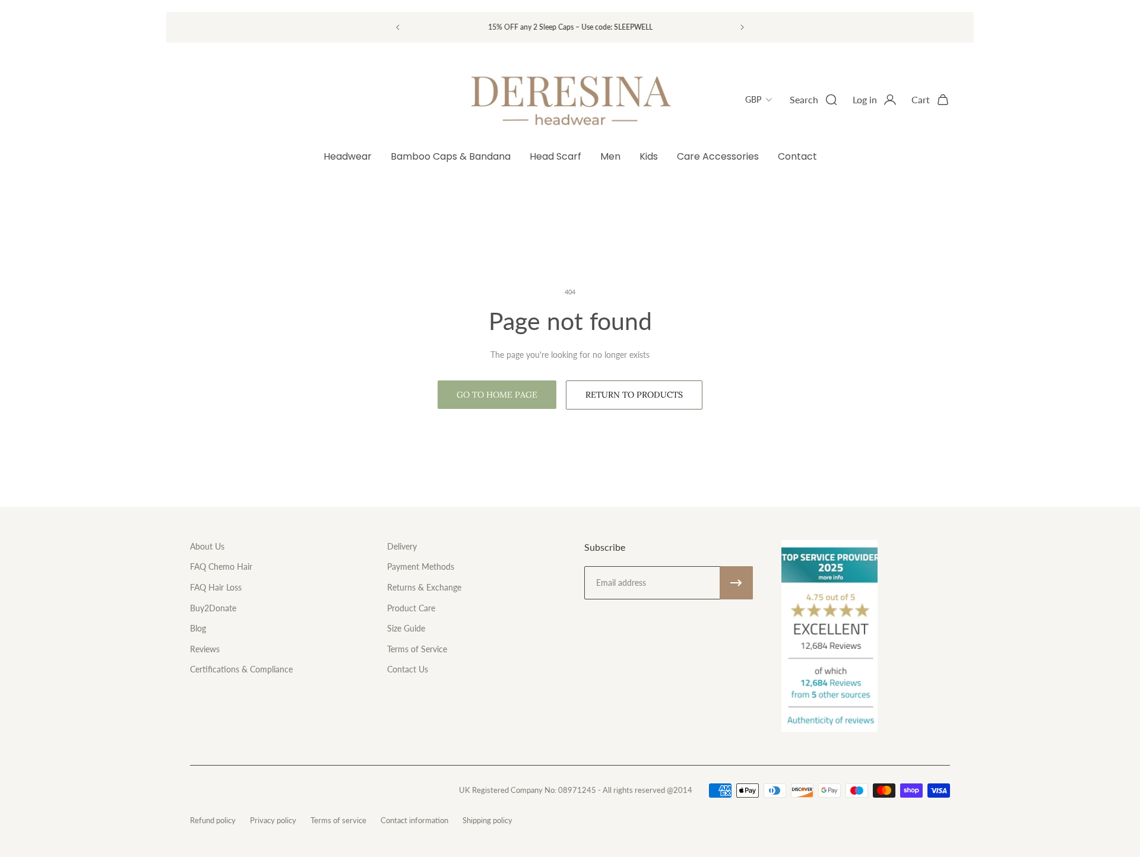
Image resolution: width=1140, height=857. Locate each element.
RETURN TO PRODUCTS (634, 394)
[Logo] (570, 99)
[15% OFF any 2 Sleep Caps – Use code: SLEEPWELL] (570, 27)
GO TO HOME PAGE (497, 394)
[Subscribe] (736, 582)
